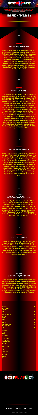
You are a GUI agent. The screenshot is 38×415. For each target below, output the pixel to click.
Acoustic (5, 8)
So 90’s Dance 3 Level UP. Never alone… (19, 197)
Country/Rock (26, 8)
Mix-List (14, 10)
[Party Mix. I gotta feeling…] (19, 80)
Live (32, 9)
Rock (25, 10)
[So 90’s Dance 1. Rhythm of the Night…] (19, 266)
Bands (15, 8)
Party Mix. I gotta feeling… (19, 90)
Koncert (28, 9)
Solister (30, 10)
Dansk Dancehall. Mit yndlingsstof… (19, 149)
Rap (22, 10)
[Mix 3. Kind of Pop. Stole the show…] (19, 36)
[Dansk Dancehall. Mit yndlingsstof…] (19, 139)
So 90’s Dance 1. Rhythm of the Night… (19, 275)
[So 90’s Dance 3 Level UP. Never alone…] (19, 187)
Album (10, 8)
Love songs (8, 10)
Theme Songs (16, 11)
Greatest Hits (17, 9)
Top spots (22, 11)
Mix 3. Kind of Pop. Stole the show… (19, 46)
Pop (18, 10)
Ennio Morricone (8, 9)
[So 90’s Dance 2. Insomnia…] (19, 227)
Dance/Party (19, 44)
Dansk (33, 8)
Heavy (23, 9)
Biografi (20, 8)
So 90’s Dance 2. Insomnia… (19, 237)
